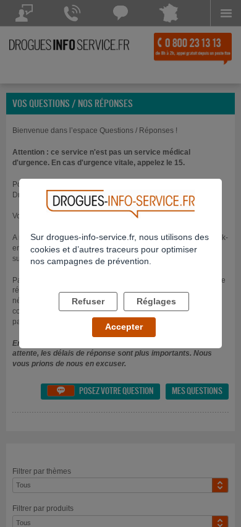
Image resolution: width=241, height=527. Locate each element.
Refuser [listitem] (88, 301)
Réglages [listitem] (156, 301)
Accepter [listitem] (124, 327)
